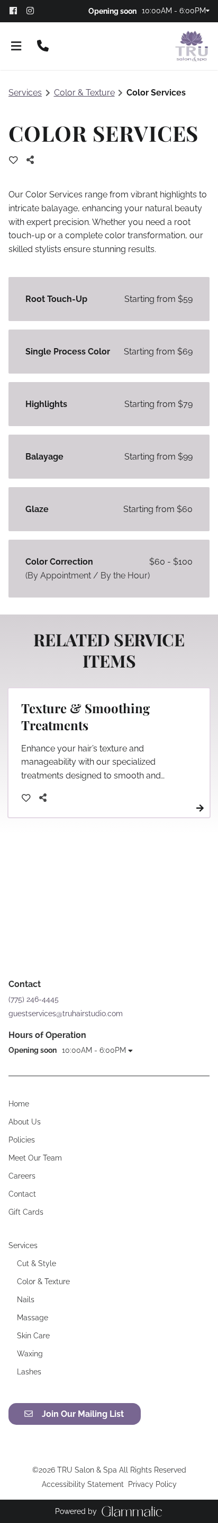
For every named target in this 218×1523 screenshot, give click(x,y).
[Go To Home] (191, 46)
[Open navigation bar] (16, 46)
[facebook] (16, 10)
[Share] (33, 160)
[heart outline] (13, 160)
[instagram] (33, 10)
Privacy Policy (152, 1484)
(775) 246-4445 (33, 999)
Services (25, 93)
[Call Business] (43, 47)
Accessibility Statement (83, 1484)
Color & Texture (84, 93)
